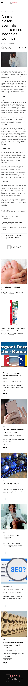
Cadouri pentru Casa (10, 333)
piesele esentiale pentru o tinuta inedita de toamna (14, 228)
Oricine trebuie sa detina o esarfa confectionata (11, 217)
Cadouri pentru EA (10, 292)
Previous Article (7, 256)
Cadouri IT (9, 586)
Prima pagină (5, 11)
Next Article (4, 298)
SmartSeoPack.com (19, 681)
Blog (13, 11)
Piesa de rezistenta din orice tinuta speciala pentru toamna (12, 223)
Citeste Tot (7, 390)
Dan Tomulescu (8, 47)
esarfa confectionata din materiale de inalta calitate (14, 212)
